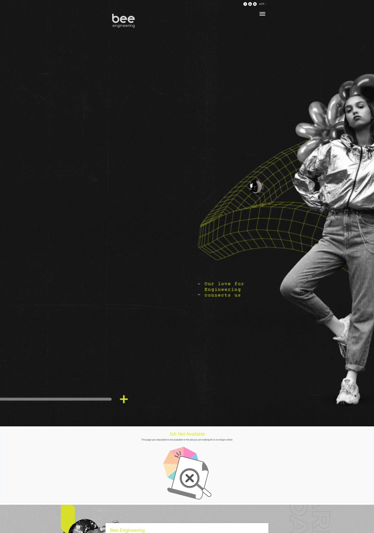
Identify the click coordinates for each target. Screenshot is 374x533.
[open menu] (262, 13)
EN (263, 4)
